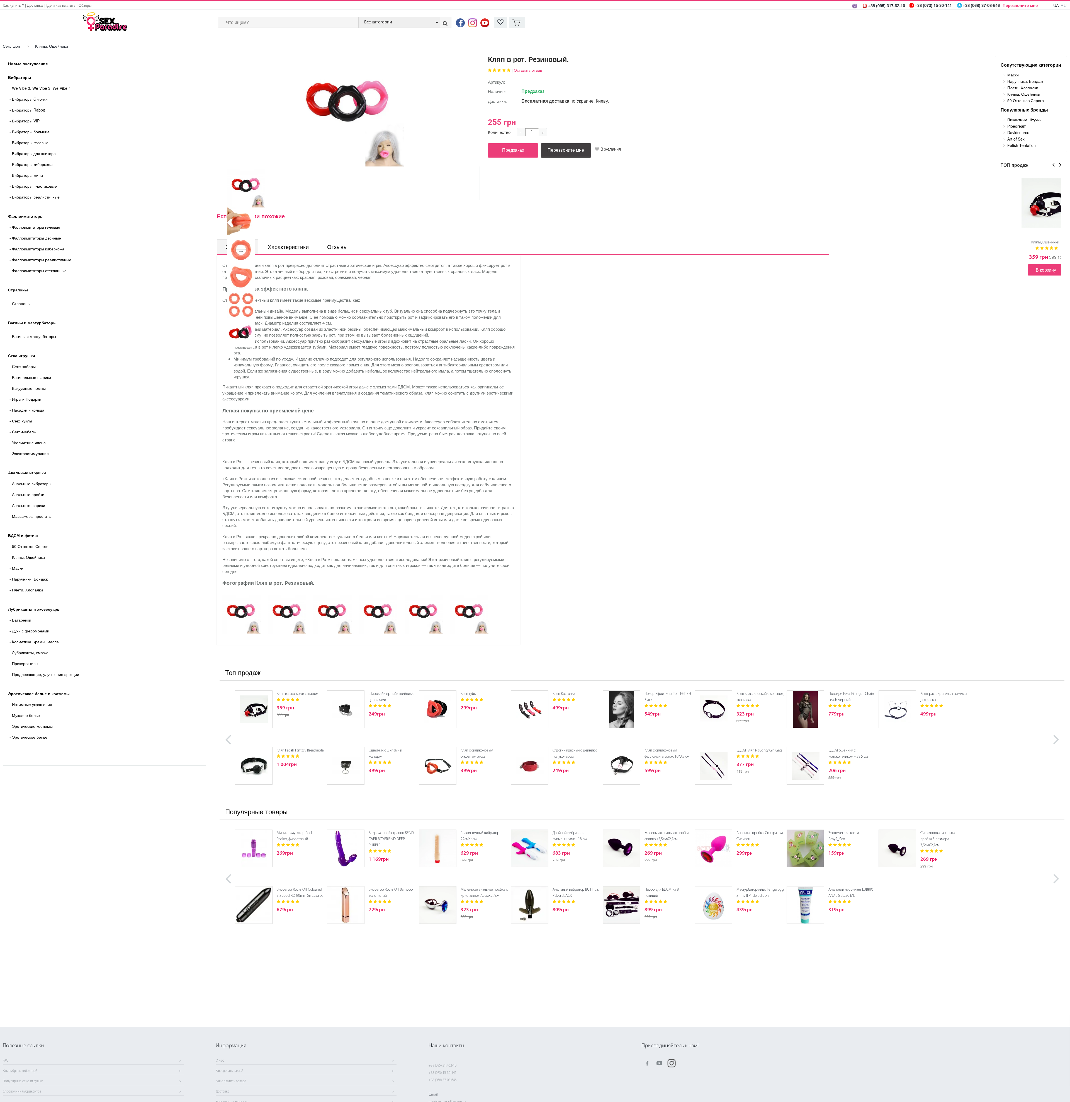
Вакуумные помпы (27, 388)
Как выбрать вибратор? (20, 1071)
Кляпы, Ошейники (51, 46)
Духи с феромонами (29, 631)
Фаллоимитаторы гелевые (34, 227)
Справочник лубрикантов (22, 1091)
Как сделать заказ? (229, 1071)
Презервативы (23, 663)
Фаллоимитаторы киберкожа (36, 249)
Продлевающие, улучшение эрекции (44, 674)
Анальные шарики (27, 505)
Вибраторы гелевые (28, 142)
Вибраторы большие (29, 131)
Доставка (35, 5)
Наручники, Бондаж (28, 579)
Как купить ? (13, 5)
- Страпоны (19, 303)
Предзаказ (513, 150)
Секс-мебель (22, 431)
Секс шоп (11, 46)
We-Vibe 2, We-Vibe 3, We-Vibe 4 (40, 88)
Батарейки (20, 620)
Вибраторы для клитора (32, 153)
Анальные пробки (26, 494)
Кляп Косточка (564, 694)
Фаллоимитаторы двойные (35, 238)
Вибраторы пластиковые (33, 186)
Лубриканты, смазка (28, 652)
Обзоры (85, 5)
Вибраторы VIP (24, 121)
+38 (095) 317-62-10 (442, 1065)
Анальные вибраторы (30, 483)
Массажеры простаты (30, 516)
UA (1056, 5)
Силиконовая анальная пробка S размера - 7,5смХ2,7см (938, 839)
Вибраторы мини (26, 175)
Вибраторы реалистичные (34, 197)
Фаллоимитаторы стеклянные (38, 270)
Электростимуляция (29, 453)
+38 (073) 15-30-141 (442, 1073)
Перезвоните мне (1020, 5)
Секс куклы (20, 421)
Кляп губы (468, 694)
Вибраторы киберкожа (31, 164)
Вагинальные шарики (30, 377)
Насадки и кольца (26, 410)
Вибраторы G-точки (28, 99)
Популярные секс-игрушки (23, 1081)
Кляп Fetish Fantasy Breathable (300, 750)
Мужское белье (24, 715)
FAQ (5, 1060)
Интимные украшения (30, 704)
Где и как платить (61, 5)
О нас (220, 1060)
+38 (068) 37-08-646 (442, 1080)
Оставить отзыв (528, 70)
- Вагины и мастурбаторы (32, 336)
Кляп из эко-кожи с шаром (297, 694)
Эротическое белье (28, 737)
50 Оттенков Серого (28, 546)
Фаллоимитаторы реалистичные (40, 259)
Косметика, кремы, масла (34, 641)
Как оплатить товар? (231, 1081)
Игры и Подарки (25, 399)
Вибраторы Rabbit (27, 110)
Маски (16, 568)
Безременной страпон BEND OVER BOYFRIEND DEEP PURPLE (391, 839)
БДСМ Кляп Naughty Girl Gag (759, 750)
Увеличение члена (27, 442)
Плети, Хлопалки (26, 590)
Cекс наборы (22, 366)
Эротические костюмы (31, 726)
